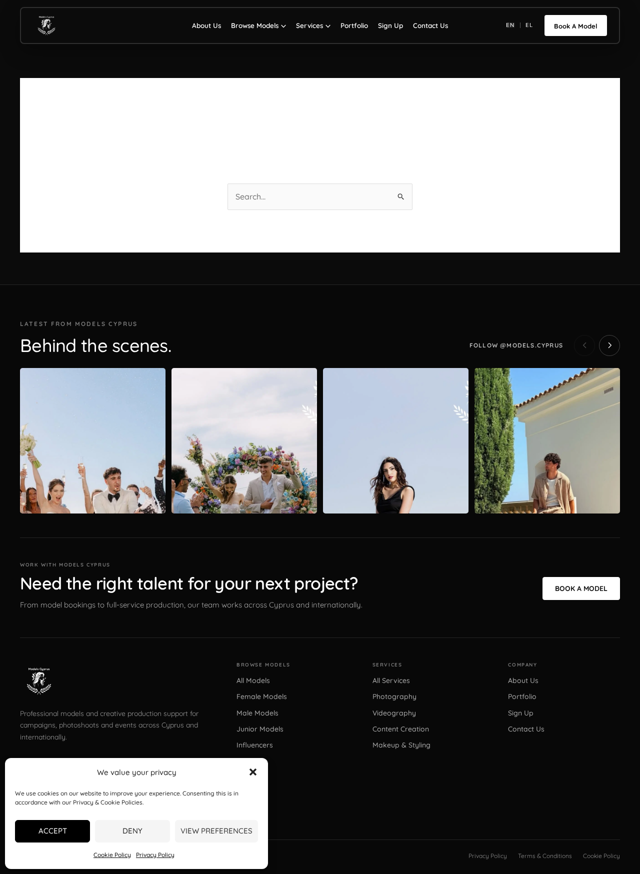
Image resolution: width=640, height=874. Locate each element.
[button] (253, 772)
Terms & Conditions (545, 856)
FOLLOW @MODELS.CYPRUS (516, 345)
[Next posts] (609, 345)
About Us (206, 25)
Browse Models (254, 25)
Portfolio (354, 25)
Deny (132, 831)
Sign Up (390, 25)
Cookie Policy (112, 854)
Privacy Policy (155, 854)
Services (309, 25)
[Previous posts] (584, 345)
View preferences (216, 831)
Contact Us (430, 25)
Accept (52, 831)
